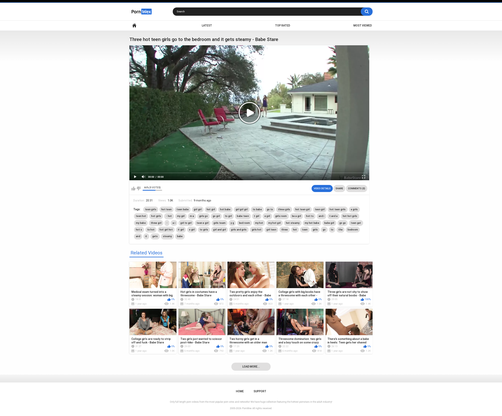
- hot (169, 216)
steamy (167, 236)
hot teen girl (302, 209)
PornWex (247, 408)
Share (339, 188)
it (146, 236)
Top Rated (282, 25)
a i (174, 223)
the (340, 229)
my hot (259, 223)
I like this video (133, 188)
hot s (139, 229)
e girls (354, 209)
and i (321, 216)
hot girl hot (166, 229)
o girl (192, 229)
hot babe (225, 209)
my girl (181, 216)
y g (232, 223)
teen (304, 229)
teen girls (150, 209)
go (324, 229)
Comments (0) (356, 188)
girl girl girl (242, 209)
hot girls (156, 216)
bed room (244, 223)
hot (295, 229)
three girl (156, 223)
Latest (207, 25)
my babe (141, 223)
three (284, 229)
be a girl (296, 216)
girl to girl (186, 223)
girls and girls (239, 229)
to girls (204, 229)
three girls (284, 209)
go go (342, 223)
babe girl (329, 223)
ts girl (228, 216)
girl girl (198, 209)
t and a (333, 216)
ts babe (257, 209)
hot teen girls (338, 209)
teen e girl (202, 223)
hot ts (310, 216)
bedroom (353, 229)
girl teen (271, 229)
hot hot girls (350, 216)
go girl (216, 216)
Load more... (251, 366)
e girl (267, 216)
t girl (256, 216)
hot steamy (293, 223)
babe (180, 236)
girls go (203, 216)
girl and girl (219, 229)
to (332, 229)
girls (315, 229)
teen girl (320, 209)
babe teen (243, 216)
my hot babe (312, 223)
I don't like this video (138, 188)
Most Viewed (362, 25)
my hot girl (274, 223)
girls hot (257, 229)
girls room (281, 216)
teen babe (183, 209)
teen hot (141, 216)
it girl (181, 229)
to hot (151, 229)
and (138, 236)
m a (192, 216)
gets (155, 236)
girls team (220, 223)
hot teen (166, 209)
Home (134, 26)
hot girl (211, 209)
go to (270, 209)
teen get (356, 223)
